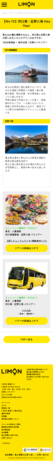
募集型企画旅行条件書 (10, 427)
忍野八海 (9, 121)
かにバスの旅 (7, 395)
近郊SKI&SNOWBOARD (12, 397)
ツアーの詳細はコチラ (26, 248)
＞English (6, 443)
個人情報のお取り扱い (10, 435)
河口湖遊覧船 (11, 50)
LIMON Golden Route (16, 388)
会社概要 (5, 432)
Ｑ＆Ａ (4, 405)
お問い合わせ (7, 438)
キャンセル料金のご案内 (11, 424)
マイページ (6, 403)
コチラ (29, 379)
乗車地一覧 (6, 408)
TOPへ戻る (27, 339)
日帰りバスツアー (8, 392)
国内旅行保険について (10, 419)
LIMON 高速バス (8, 384)
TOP (4, 13)
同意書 (4, 416)
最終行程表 (6, 413)
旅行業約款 (6, 430)
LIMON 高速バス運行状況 (12, 411)
